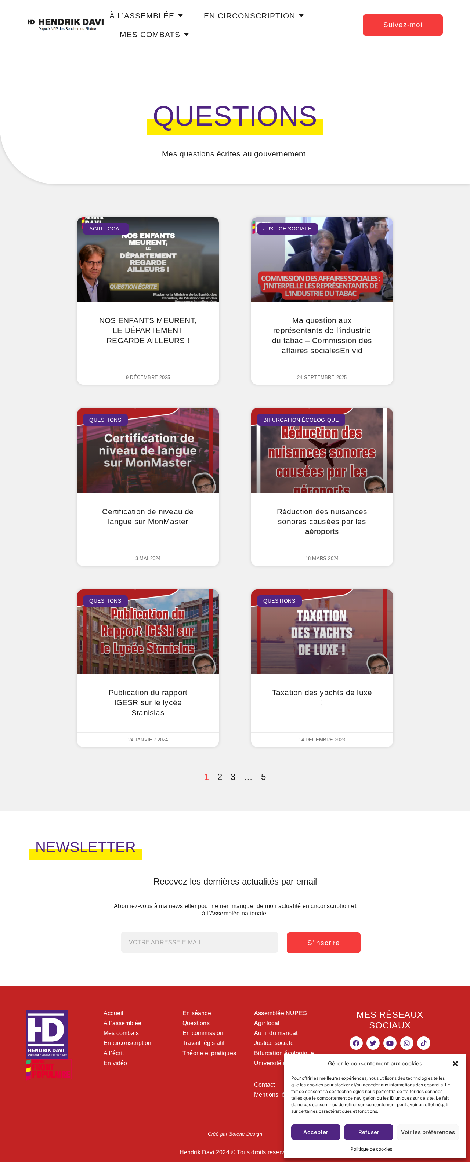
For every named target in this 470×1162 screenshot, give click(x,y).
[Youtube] (390, 1043)
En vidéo (115, 1063)
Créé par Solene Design (235, 1134)
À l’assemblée (123, 1023)
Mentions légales (277, 1095)
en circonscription (249, 15)
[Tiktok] (423, 1043)
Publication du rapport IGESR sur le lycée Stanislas (148, 702)
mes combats (150, 34)
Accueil (113, 1013)
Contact (264, 1085)
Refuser (368, 1132)
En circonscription (128, 1043)
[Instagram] (406, 1043)
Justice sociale (274, 1043)
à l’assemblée (141, 15)
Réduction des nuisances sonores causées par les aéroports (322, 521)
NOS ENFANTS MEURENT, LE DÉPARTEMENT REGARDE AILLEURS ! (148, 330)
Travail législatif (203, 1043)
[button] (455, 1063)
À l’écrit (114, 1053)
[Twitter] (373, 1043)
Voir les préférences (428, 1132)
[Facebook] (356, 1043)
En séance (196, 1013)
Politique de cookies (371, 1149)
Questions (196, 1023)
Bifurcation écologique (284, 1053)
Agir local (266, 1023)
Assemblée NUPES (280, 1013)
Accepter (315, 1132)
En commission (203, 1033)
